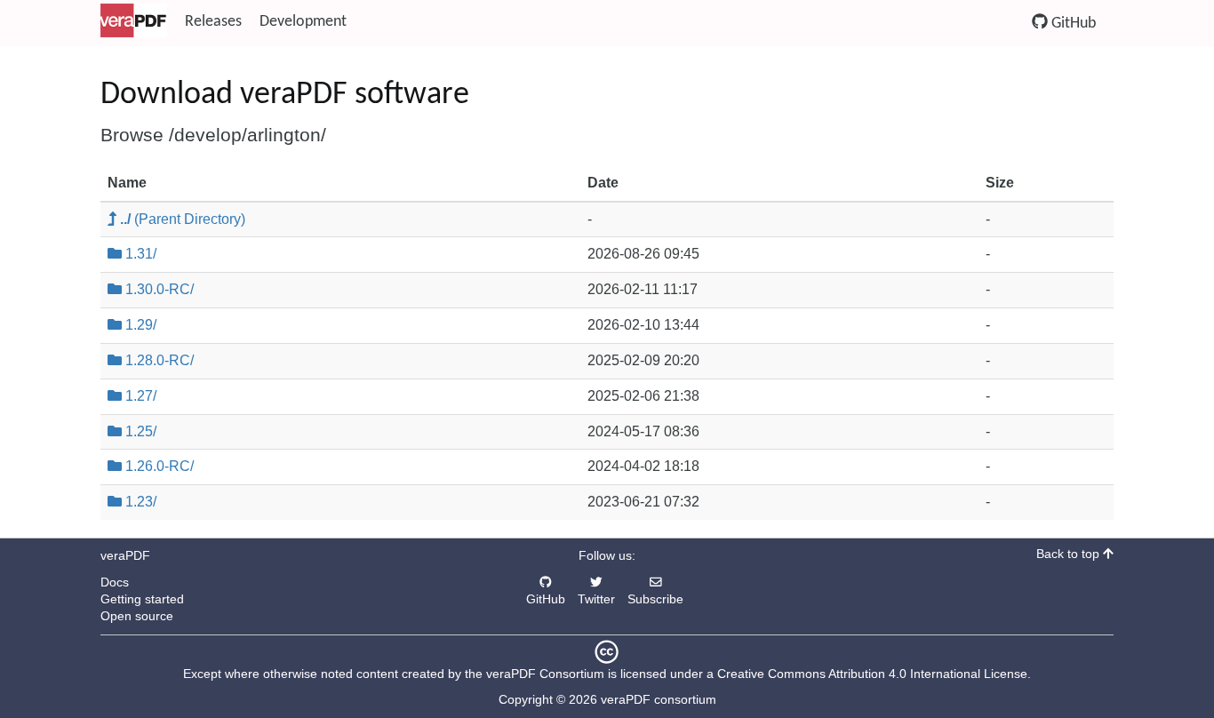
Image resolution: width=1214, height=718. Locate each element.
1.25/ (139, 431)
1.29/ (139, 324)
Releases (213, 21)
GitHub (1072, 23)
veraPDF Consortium (545, 674)
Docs (114, 582)
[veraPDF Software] (133, 22)
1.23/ (139, 501)
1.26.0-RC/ (158, 466)
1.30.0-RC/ (158, 289)
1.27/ (139, 395)
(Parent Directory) (182, 219)
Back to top (1069, 554)
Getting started (142, 599)
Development (303, 21)
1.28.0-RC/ (158, 360)
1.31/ (139, 253)
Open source (136, 616)
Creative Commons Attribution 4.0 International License (872, 674)
